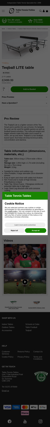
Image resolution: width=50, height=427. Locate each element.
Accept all (36, 230)
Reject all (14, 230)
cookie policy (13, 211)
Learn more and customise (25, 225)
